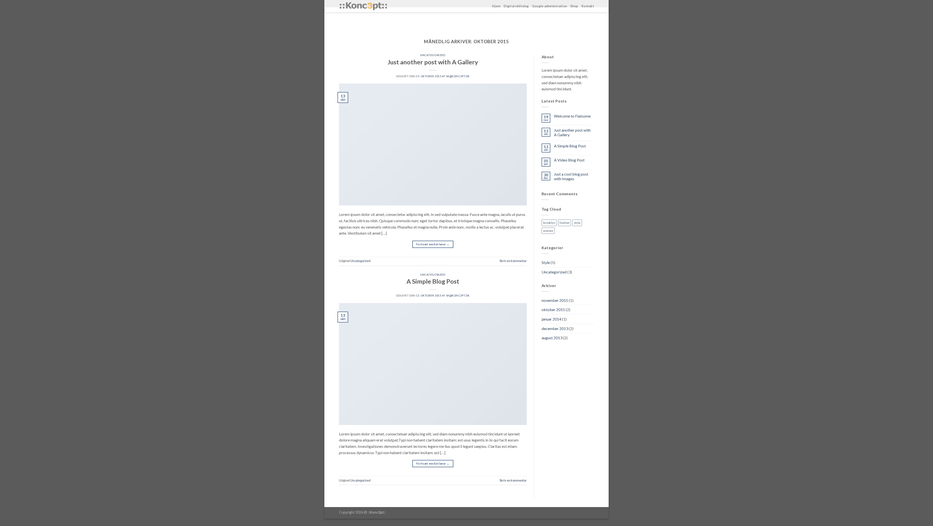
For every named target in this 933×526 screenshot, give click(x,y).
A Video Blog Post (569, 160)
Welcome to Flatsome (572, 116)
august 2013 (552, 337)
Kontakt (587, 6)
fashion (565, 223)
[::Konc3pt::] (363, 6)
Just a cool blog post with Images (571, 176)
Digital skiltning (516, 6)
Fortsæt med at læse (432, 244)
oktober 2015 (553, 309)
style (577, 223)
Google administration (549, 6)
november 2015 (555, 300)
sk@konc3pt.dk (458, 76)
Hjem (496, 6)
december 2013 (555, 328)
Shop (574, 6)
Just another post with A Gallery (433, 62)
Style (546, 262)
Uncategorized (432, 55)
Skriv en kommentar (513, 261)
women (548, 231)
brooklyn (549, 223)
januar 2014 (551, 319)
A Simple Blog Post (432, 281)
